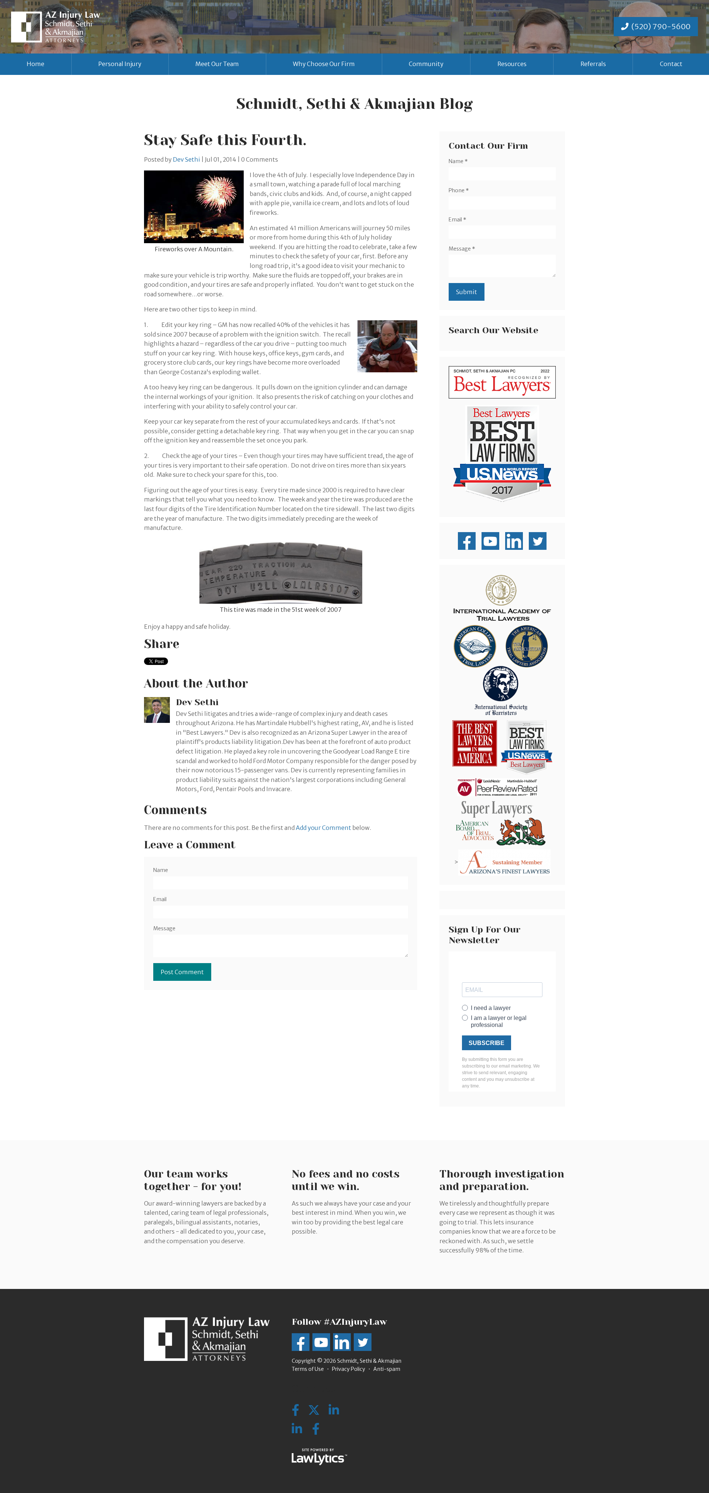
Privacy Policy (348, 1369)
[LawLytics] (319, 1456)
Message (164, 928)
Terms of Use (308, 1369)
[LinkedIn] (297, 1429)
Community (426, 64)
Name (160, 870)
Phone (459, 190)
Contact (671, 64)
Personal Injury (119, 64)
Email (160, 899)
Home (35, 64)
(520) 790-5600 (661, 26)
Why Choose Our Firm (324, 64)
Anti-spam (386, 1369)
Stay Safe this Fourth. (225, 140)
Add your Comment (323, 827)
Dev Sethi (186, 159)
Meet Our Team (217, 64)
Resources (512, 64)
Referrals (593, 64)
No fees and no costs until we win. (346, 1180)
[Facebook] (315, 1429)
